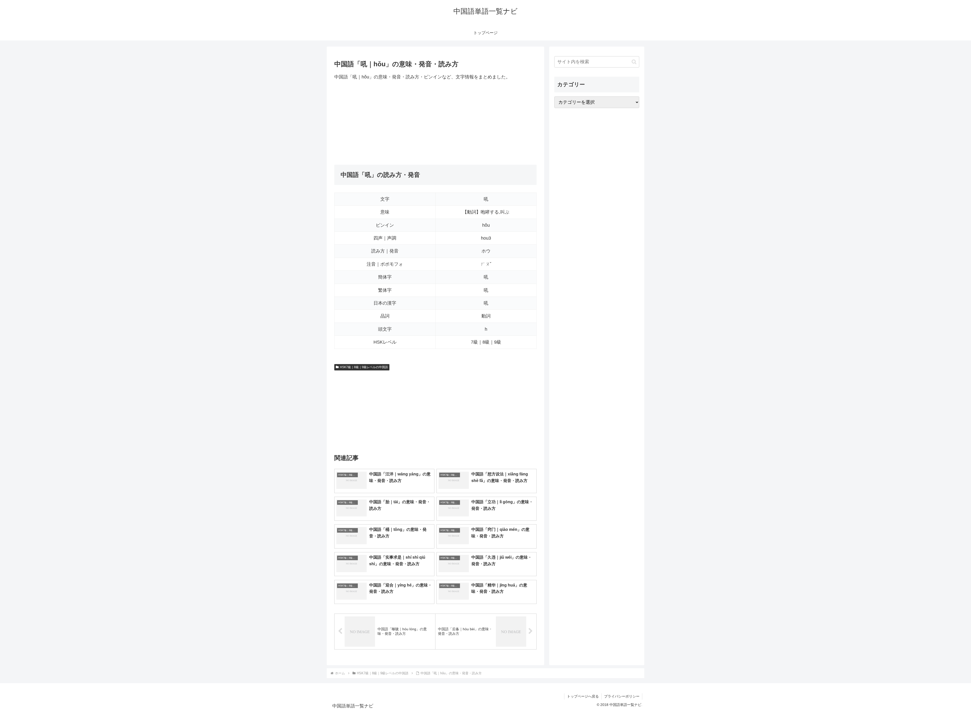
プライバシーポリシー (621, 696)
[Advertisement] (435, 122)
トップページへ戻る (583, 696)
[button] (634, 62)
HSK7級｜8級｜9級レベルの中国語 (364, 367)
